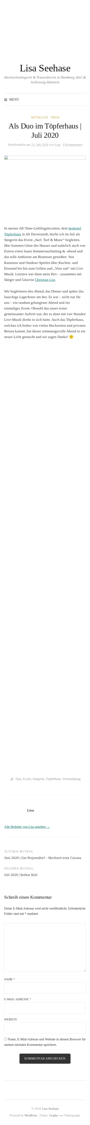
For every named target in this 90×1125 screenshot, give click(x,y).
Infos (55, 117)
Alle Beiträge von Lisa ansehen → (27, 827)
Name (9, 979)
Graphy (53, 1115)
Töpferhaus (53, 779)
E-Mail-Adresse (17, 999)
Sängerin (38, 779)
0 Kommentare (72, 144)
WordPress (30, 1115)
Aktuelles (39, 117)
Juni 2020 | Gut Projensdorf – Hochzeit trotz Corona (42, 858)
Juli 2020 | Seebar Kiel (20, 875)
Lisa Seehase (45, 67)
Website (10, 1019)
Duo (18, 779)
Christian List (45, 280)
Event (27, 779)
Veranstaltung (72, 779)
